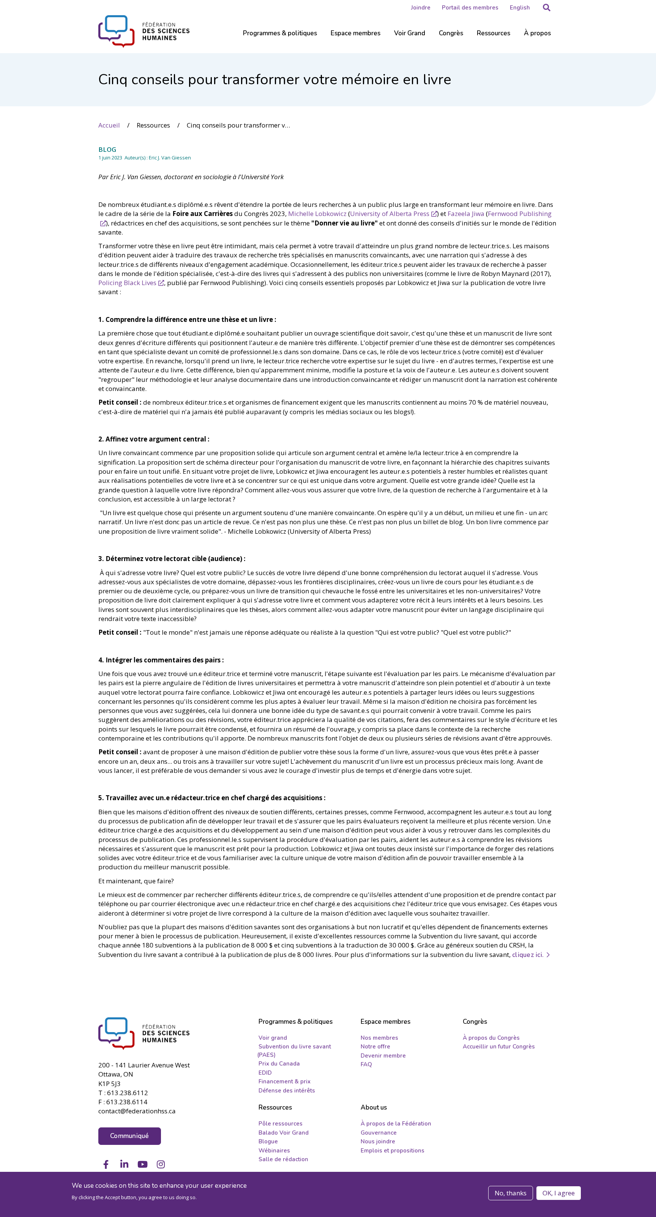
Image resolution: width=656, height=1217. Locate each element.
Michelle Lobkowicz (317, 213)
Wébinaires (274, 1150)
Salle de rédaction (283, 1159)
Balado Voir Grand (284, 1133)
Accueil (109, 125)
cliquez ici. (528, 955)
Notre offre (375, 1046)
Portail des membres (470, 7)
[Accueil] (150, 1033)
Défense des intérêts (287, 1090)
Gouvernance (379, 1133)
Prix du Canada (279, 1063)
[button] (547, 7)
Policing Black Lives (127, 282)
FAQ (366, 1064)
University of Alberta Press (389, 213)
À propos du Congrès (491, 1038)
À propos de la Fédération (396, 1123)
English (520, 7)
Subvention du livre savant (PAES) (294, 1050)
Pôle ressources (281, 1123)
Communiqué (129, 1136)
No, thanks (511, 1193)
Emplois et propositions (392, 1150)
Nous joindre (378, 1141)
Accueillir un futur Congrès (499, 1046)
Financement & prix (285, 1081)
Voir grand (273, 1038)
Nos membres (379, 1038)
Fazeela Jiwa (466, 213)
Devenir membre (383, 1055)
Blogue (268, 1141)
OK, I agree (558, 1193)
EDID (265, 1073)
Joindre (420, 7)
